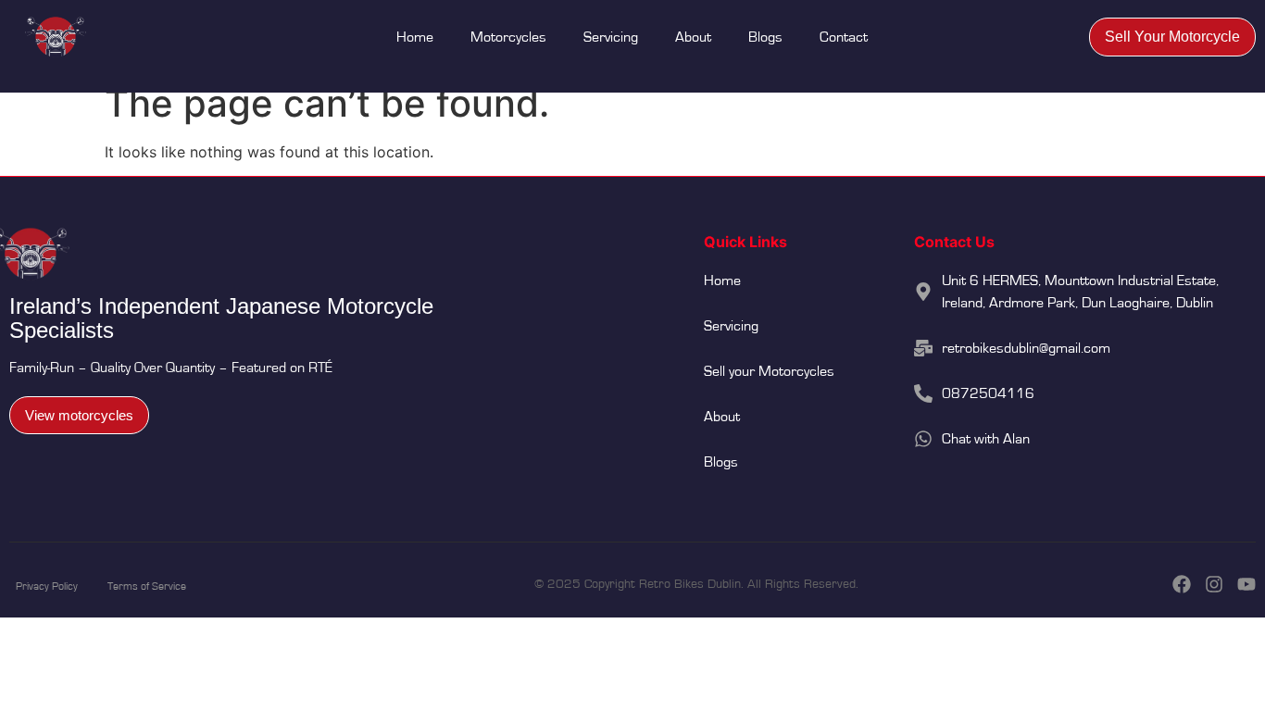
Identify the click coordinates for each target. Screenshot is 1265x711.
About (693, 37)
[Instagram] (1214, 584)
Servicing (610, 37)
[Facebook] (1181, 584)
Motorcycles (508, 37)
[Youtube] (1246, 584)
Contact (844, 37)
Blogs (765, 37)
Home (414, 37)
